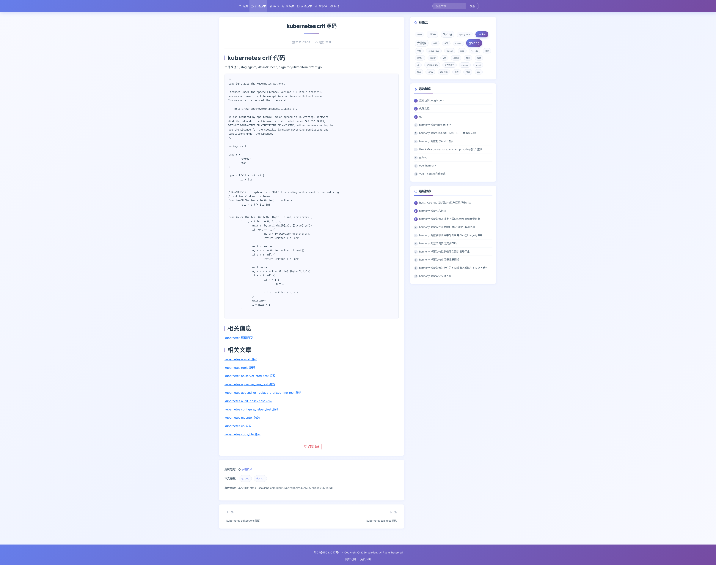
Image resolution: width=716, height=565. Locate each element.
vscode (474, 51)
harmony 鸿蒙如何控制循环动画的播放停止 (444, 251)
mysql (478, 65)
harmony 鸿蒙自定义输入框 (435, 275)
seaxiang (373, 552)
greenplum (432, 65)
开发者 (456, 58)
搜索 (472, 6)
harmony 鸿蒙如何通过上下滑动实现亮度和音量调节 (449, 218)
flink (419, 72)
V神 (444, 58)
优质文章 (424, 108)
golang (245, 478)
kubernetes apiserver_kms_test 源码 (249, 384)
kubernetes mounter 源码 (242, 417)
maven (458, 43)
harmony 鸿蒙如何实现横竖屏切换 (439, 259)
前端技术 (306, 6)
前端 (435, 43)
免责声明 (365, 559)
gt (420, 116)
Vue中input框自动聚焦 (432, 173)
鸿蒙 (468, 72)
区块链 (323, 6)
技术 (468, 58)
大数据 (290, 6)
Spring (447, 34)
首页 (245, 6)
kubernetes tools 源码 (239, 367)
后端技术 (260, 6)
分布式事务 (449, 65)
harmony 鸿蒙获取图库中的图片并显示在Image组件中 (451, 235)
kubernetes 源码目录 (238, 338)
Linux (419, 34)
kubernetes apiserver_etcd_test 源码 (250, 376)
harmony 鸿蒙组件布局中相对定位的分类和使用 (447, 226)
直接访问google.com (431, 100)
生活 (446, 43)
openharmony (427, 165)
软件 (419, 51)
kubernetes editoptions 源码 (243, 516)
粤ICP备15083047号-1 (327, 552)
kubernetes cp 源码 (238, 426)
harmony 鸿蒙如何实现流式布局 (438, 243)
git (418, 65)
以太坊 (433, 58)
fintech (450, 51)
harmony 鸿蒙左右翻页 (432, 210)
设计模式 (444, 72)
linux (276, 6)
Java (432, 34)
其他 (336, 6)
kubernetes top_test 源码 (381, 516)
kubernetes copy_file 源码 (242, 434)
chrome (464, 65)
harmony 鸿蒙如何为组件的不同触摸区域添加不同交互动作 (453, 267)
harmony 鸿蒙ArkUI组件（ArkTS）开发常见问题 (447, 132)
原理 (457, 72)
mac (462, 51)
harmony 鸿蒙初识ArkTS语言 (436, 141)
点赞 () (313, 446)
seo (478, 72)
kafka (430, 72)
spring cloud (433, 51)
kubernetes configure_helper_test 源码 (251, 409)
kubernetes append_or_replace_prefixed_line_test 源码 (262, 392)
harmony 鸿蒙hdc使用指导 (435, 124)
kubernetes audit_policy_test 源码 (248, 401)
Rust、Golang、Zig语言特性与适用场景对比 (445, 202)
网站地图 (350, 559)
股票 (479, 58)
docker (260, 478)
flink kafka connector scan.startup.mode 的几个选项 (450, 149)
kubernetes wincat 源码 (240, 359)
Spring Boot (465, 34)
